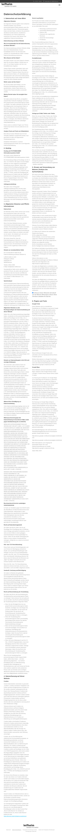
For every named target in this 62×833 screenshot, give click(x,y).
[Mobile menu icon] (59, 5)
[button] (30, 830)
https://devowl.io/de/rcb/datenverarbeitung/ (15, 816)
